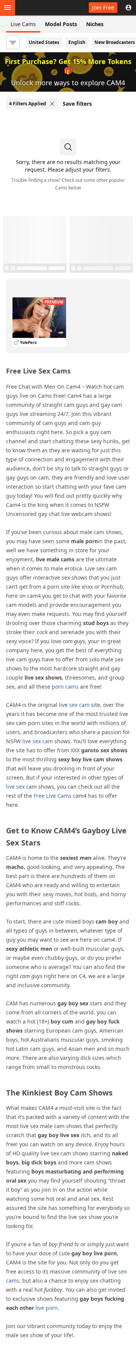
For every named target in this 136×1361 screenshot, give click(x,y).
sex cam (79, 704)
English (76, 42)
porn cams (65, 686)
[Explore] (7, 7)
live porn (47, 1307)
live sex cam (37, 741)
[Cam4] (41, 8)
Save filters (77, 103)
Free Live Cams (52, 795)
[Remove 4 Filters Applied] (52, 103)
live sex (15, 786)
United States (44, 42)
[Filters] (13, 42)
